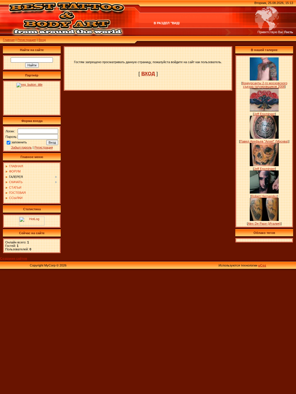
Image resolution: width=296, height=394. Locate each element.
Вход (42, 40)
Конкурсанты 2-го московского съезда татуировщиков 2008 (264, 84)
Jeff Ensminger (264, 114)
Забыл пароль (21, 147)
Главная (9, 40)
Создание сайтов (13, 258)
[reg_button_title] (31, 98)
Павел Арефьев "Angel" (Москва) (264, 141)
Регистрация (26, 40)
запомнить (19, 142)
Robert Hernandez (264, 196)
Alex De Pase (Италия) (264, 223)
